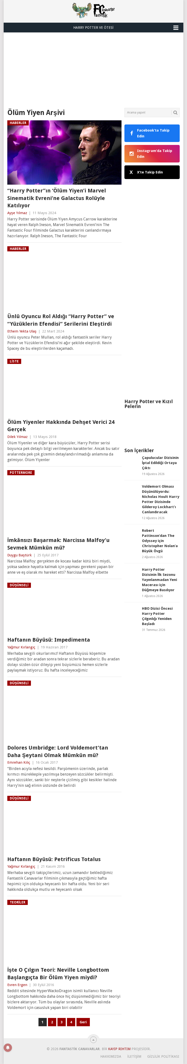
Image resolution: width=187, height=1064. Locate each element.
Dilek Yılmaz (17, 437)
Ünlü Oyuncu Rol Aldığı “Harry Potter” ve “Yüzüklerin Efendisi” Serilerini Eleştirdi (60, 320)
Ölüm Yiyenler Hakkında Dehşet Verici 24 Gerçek (60, 426)
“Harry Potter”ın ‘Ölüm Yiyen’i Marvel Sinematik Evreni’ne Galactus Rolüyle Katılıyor (56, 198)
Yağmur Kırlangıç (21, 647)
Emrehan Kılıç (18, 762)
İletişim (134, 1056)
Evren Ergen (17, 985)
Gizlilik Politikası (163, 1056)
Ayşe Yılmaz (17, 213)
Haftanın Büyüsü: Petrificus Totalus (54, 859)
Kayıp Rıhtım (119, 1049)
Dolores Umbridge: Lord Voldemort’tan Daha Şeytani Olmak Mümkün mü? (57, 751)
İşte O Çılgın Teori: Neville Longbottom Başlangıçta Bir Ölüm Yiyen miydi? (58, 973)
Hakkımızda (110, 1056)
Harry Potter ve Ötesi (93, 27)
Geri (83, 1022)
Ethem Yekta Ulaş (22, 331)
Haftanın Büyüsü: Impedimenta (48, 640)
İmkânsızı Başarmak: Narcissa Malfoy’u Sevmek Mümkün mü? (58, 544)
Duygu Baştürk (19, 555)
